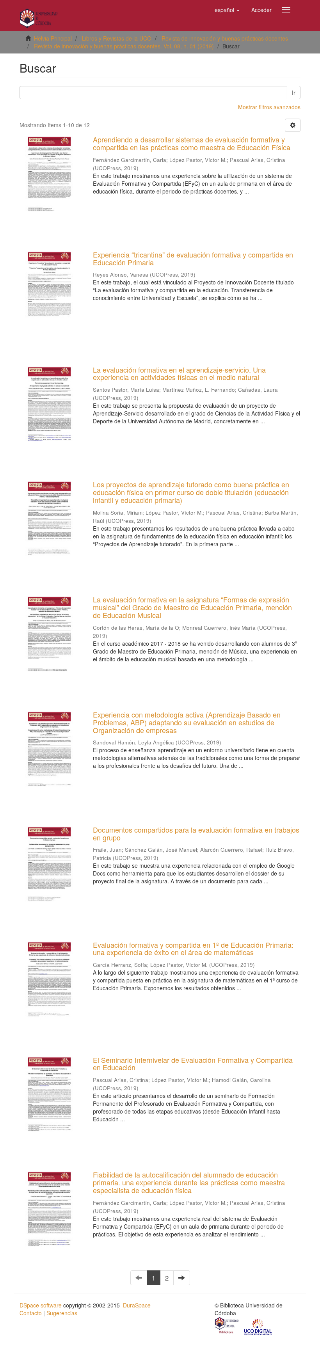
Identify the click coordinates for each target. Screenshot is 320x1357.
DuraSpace (137, 1305)
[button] (227, 10)
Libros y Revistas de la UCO (116, 38)
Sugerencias (61, 1313)
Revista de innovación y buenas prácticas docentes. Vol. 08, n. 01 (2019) (124, 46)
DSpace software (41, 1305)
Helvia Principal (53, 38)
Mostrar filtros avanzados (269, 107)
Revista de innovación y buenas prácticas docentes (225, 38)
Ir (293, 92)
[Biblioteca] (227, 1326)
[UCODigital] (258, 1326)
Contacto (31, 1313)
